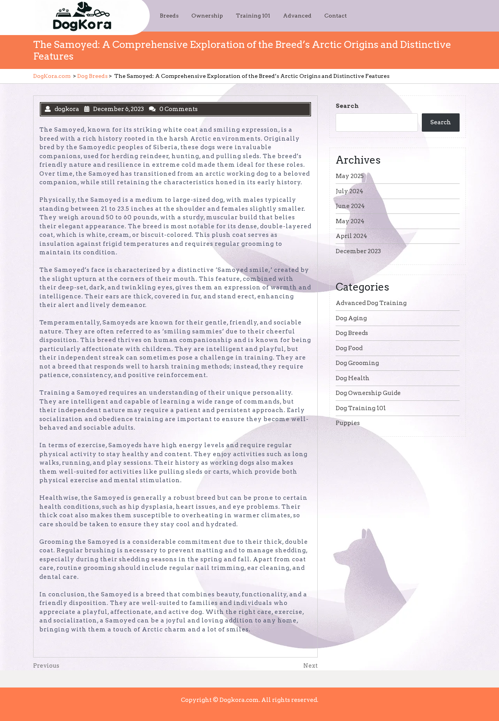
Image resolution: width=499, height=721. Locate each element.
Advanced (297, 15)
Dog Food (349, 348)
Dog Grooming (357, 363)
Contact (335, 15)
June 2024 (350, 206)
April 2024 (351, 236)
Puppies (348, 423)
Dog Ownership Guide (368, 393)
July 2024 (349, 191)
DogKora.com (52, 76)
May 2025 (350, 176)
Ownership (207, 15)
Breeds (169, 15)
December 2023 (358, 251)
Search (347, 105)
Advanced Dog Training (371, 303)
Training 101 (253, 15)
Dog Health (353, 378)
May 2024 (350, 221)
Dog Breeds (92, 76)
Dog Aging (351, 318)
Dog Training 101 (361, 408)
